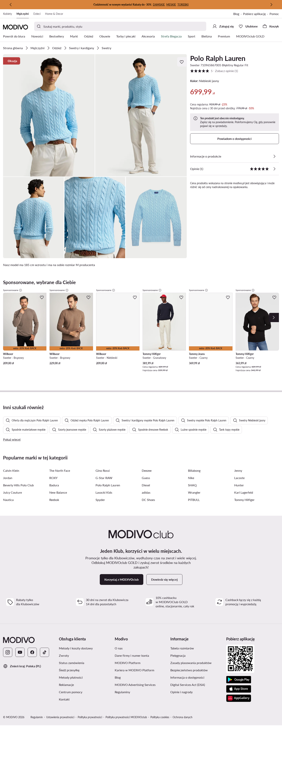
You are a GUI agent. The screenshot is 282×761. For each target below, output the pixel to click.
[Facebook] (32, 652)
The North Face (59, 470)
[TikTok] (44, 652)
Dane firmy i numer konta (132, 655)
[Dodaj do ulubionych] (182, 61)
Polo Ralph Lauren (217, 58)
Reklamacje (66, 684)
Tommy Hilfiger (244, 500)
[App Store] (238, 689)
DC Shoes (148, 500)
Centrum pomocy (70, 692)
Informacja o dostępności (187, 677)
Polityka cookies (159, 717)
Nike (191, 478)
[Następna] (271, 4)
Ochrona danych (182, 717)
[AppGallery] (238, 698)
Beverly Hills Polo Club (18, 485)
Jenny (238, 470)
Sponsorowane (10, 290)
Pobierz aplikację (254, 14)
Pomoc (274, 14)
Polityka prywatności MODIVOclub (126, 717)
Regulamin (37, 717)
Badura (54, 485)
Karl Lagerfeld (243, 492)
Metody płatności (71, 677)
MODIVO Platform (127, 663)
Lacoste (239, 478)
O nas (119, 648)
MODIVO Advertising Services (135, 684)
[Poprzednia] (10, 4)
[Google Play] (238, 680)
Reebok (54, 500)
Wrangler (194, 492)
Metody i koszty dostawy (76, 648)
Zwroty (64, 655)
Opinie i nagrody (181, 692)
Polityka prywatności (90, 717)
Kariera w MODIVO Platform (134, 670)
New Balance (58, 492)
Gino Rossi (103, 470)
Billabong (194, 470)
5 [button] (214, 71)
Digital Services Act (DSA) (187, 684)
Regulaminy (122, 692)
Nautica (8, 500)
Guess (146, 478)
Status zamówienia (71, 663)
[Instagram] (7, 652)
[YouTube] (20, 652)
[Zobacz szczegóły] (274, 156)
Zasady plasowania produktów (191, 663)
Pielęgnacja (178, 655)
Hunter (239, 485)
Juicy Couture (12, 492)
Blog (236, 14)
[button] (49, 115)
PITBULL (194, 500)
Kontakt (64, 699)
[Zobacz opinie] (274, 168)
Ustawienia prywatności (60, 717)
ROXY (53, 478)
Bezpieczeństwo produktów (189, 670)
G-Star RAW (104, 478)
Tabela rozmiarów (182, 648)
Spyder (100, 500)
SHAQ (192, 485)
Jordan (7, 478)
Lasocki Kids (104, 492)
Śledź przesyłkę (69, 670)
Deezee (147, 470)
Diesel (146, 485)
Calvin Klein (11, 470)
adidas (146, 492)
